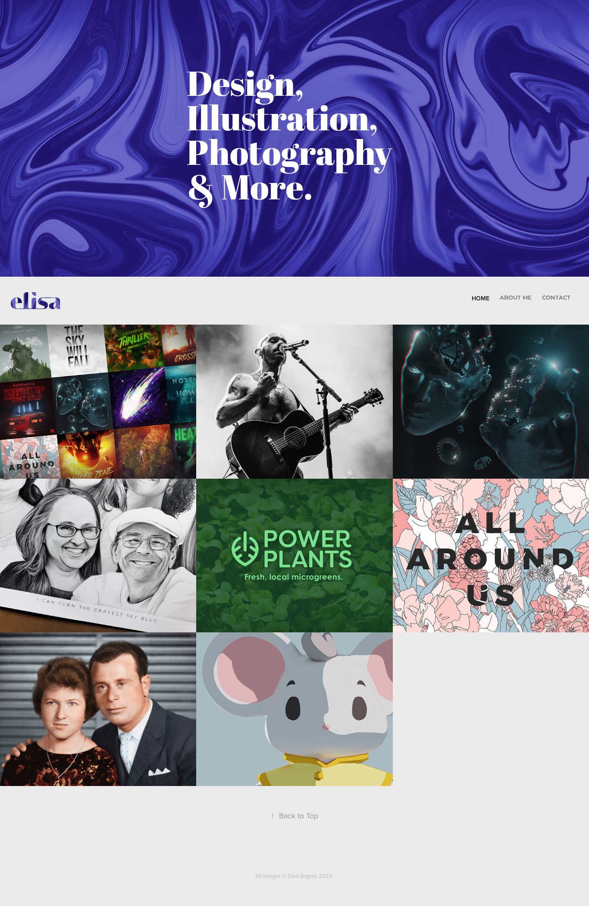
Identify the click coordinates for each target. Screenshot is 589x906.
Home (480, 298)
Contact (556, 298)
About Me (516, 298)
